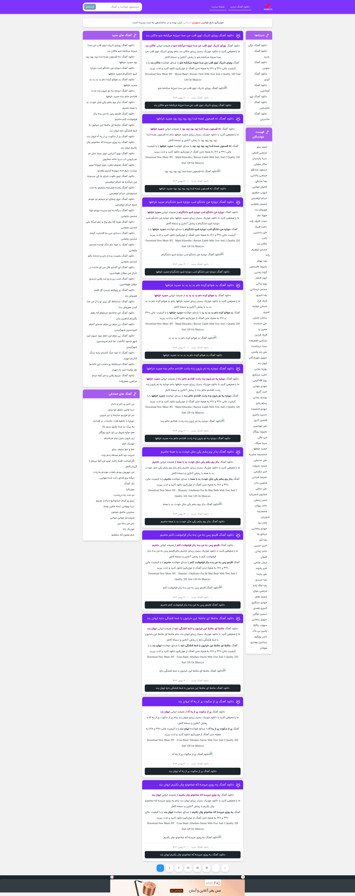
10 (188, 868)
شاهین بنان (260, 483)
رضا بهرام (262, 261)
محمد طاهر (261, 597)
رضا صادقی (261, 181)
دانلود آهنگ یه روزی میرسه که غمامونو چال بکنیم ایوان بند (196, 785)
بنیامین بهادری (258, 642)
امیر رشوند (261, 568)
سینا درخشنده (259, 346)
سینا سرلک (261, 443)
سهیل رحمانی (259, 619)
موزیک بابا (128, 529)
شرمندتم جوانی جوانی (122, 518)
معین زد (262, 329)
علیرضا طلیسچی (258, 266)
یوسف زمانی (260, 397)
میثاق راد (262, 534)
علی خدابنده (260, 323)
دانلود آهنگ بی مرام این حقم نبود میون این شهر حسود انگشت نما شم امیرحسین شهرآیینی (112, 341)
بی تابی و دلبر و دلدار (122, 404)
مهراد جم (262, 215)
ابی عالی (262, 437)
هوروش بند (261, 209)
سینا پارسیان (259, 158)
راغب (264, 238)
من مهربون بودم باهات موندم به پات (113, 472)
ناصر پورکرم (261, 636)
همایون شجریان (258, 494)
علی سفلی (261, 488)
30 (206, 868)
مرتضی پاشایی (259, 175)
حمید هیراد (261, 226)
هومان (263, 648)
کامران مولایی (259, 187)
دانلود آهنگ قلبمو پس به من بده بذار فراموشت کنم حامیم (197, 535)
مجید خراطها (260, 448)
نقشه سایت (218, 7)
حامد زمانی (261, 551)
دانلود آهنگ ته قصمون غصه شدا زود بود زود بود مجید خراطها (195, 119)
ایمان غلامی (260, 562)
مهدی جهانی (260, 386)
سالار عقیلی (260, 164)
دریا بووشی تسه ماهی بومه (119, 506)
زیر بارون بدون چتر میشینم (119, 438)
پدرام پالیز (261, 403)
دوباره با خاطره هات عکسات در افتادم (113, 421)
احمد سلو (262, 147)
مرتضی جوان (260, 591)
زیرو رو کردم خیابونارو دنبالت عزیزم (115, 500)
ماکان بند (262, 244)
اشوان (264, 557)
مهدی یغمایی (259, 528)
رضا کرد (263, 540)
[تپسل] (112, 877)
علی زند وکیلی (259, 352)
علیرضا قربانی (259, 477)
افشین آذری (260, 420)
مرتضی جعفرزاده (258, 340)
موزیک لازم (128, 444)
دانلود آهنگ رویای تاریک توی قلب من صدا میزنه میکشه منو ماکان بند (190, 35)
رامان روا (262, 523)
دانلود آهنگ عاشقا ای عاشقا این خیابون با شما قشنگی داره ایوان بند (190, 618)
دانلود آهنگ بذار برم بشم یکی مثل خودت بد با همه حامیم (197, 452)
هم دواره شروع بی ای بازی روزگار (116, 432)
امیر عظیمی (260, 471)
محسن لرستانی (258, 289)
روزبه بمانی (260, 369)
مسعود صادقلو (259, 170)
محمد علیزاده (260, 466)
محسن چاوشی (259, 204)
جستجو (90, 7)
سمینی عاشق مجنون (122, 512)
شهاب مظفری (259, 192)
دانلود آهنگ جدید (240, 7)
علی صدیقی (260, 460)
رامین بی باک (259, 631)
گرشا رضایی (260, 272)
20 (197, 868)
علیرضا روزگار (260, 431)
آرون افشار (261, 278)
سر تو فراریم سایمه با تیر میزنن (117, 415)
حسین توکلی (260, 614)
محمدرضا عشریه (258, 454)
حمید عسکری (259, 375)
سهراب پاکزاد (260, 625)
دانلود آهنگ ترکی (257, 45)
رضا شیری (261, 295)
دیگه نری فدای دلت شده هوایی (117, 478)
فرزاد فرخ (262, 301)
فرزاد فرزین (261, 335)
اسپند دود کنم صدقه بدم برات (117, 455)
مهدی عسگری (259, 602)
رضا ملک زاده (260, 585)
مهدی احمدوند (259, 409)
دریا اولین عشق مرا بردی (121, 409)
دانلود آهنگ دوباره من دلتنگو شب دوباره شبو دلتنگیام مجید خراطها (191, 202)
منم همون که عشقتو (122, 535)
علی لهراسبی (260, 426)
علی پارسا (261, 574)
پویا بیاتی (261, 283)
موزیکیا (130, 489)
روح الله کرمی (260, 380)
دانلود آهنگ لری (258, 96)
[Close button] (243, 877)
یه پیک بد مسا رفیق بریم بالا (118, 426)
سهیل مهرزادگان (258, 358)
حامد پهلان (261, 505)
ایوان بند (262, 363)
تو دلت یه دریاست (124, 495)
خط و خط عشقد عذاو (123, 449)
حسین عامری (260, 414)
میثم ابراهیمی (259, 198)
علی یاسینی (260, 232)
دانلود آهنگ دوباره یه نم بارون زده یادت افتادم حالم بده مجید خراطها (190, 369)
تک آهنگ (129, 483)
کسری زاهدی (260, 608)
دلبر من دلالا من (125, 523)
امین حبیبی (260, 545)
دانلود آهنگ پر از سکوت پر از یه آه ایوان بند (206, 701)
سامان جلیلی (260, 318)
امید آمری (261, 392)
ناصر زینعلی (260, 500)
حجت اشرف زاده (258, 221)
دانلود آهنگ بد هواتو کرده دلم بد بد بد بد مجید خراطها (199, 285)
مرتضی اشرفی (259, 153)
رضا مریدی (261, 580)
